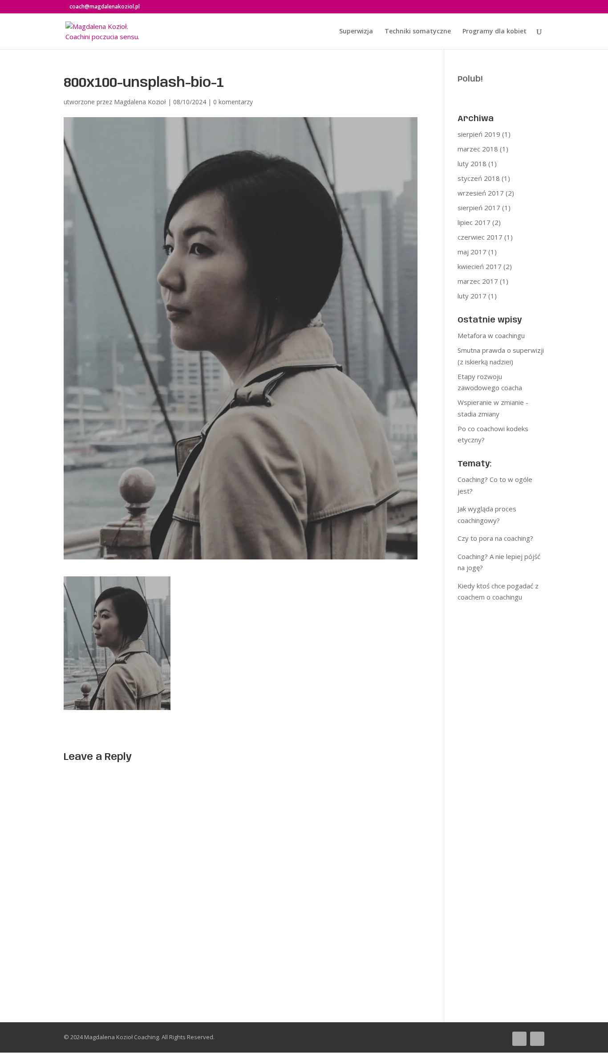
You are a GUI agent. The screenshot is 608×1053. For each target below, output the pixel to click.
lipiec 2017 (474, 222)
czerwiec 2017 (480, 237)
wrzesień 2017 (481, 192)
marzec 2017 (478, 281)
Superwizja (356, 31)
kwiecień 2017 (480, 266)
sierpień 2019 (479, 134)
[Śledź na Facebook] (519, 1039)
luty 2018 (472, 163)
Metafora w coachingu (491, 335)
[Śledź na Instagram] (537, 1039)
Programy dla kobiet (494, 31)
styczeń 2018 (479, 178)
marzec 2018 (478, 148)
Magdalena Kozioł (140, 102)
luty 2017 (472, 295)
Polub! (470, 79)
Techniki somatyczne (418, 31)
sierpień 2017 (479, 207)
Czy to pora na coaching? (495, 538)
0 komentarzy (233, 102)
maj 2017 (472, 251)
